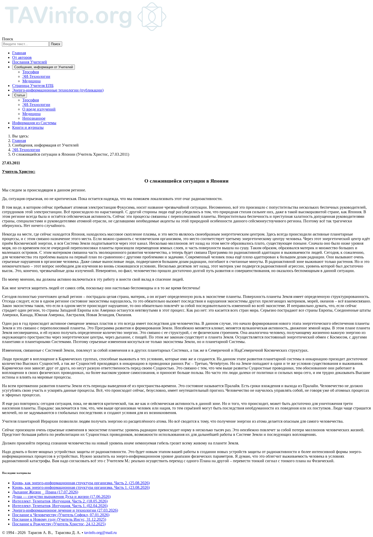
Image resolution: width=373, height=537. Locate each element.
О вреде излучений (39, 109)
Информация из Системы (34, 123)
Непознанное (33, 118)
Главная (19, 53)
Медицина (31, 81)
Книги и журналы (28, 127)
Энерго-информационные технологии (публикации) (58, 90)
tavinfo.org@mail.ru (100, 532)
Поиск (7, 39)
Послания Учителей (29, 62)
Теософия (30, 72)
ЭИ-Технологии (36, 76)
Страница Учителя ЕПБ (33, 85)
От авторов (22, 57)
